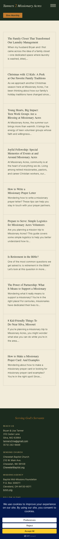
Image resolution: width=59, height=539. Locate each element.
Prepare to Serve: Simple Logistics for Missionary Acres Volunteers (27, 223)
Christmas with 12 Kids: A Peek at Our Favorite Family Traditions (27, 76)
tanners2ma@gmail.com (15, 441)
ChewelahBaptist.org (14, 467)
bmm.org (7, 490)
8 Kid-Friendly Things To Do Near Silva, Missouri (22, 322)
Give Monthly (13, 15)
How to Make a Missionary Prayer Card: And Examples (23, 358)
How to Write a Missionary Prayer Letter (22, 191)
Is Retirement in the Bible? (23, 257)
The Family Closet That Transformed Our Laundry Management (29, 40)
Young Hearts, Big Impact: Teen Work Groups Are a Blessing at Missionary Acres (24, 113)
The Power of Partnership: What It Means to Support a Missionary (27, 286)
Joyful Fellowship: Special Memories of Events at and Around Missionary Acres (23, 153)
